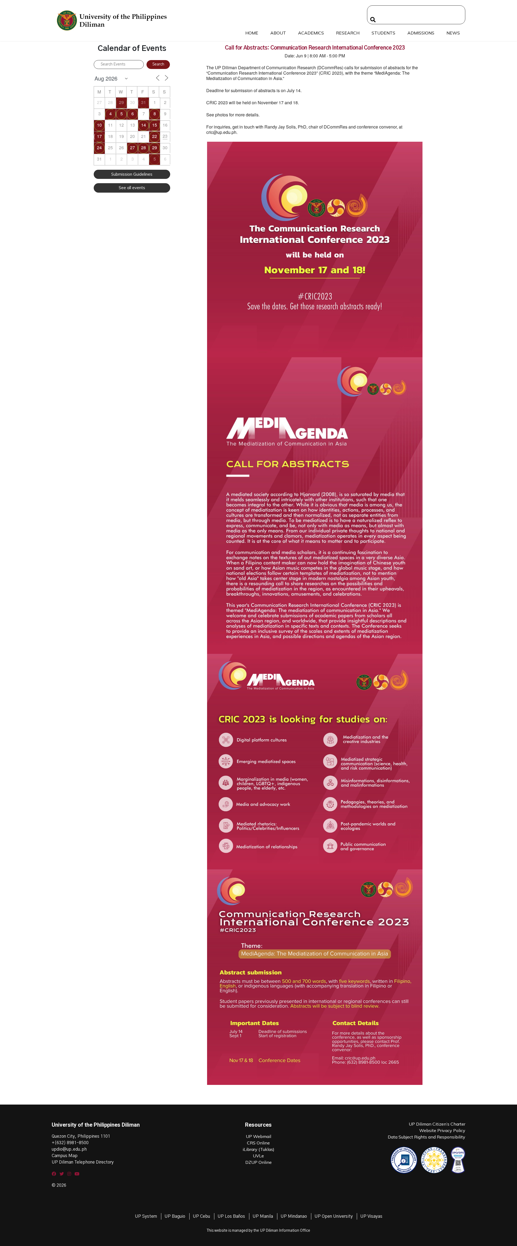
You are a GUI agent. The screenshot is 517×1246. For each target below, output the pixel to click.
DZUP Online (258, 1162)
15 (154, 125)
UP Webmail (258, 1136)
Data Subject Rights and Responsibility (426, 1137)
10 (99, 125)
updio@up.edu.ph (69, 1149)
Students (383, 33)
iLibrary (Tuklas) (258, 1149)
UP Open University (334, 1216)
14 (143, 125)
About (278, 33)
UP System (146, 1216)
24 (99, 147)
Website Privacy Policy (442, 1130)
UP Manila (263, 1216)
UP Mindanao (294, 1216)
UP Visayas (371, 1216)
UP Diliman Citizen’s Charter (437, 1124)
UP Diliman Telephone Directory (83, 1162)
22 (154, 136)
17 (99, 136)
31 (143, 102)
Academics (311, 33)
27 (132, 147)
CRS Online (258, 1143)
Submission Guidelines (131, 174)
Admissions (420, 33)
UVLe (258, 1155)
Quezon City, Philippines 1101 (81, 1136)
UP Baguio (175, 1216)
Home (251, 33)
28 (143, 147)
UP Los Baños (231, 1216)
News (453, 33)
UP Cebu (201, 1216)
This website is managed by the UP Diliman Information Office (258, 1231)
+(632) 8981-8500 (70, 1143)
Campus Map (65, 1156)
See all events (132, 187)
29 (121, 102)
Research (347, 33)
